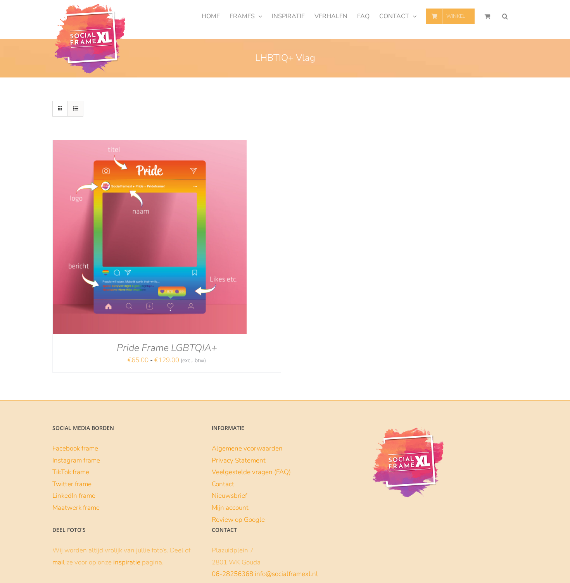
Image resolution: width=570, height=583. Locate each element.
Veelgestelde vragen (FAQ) (251, 472)
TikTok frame (70, 472)
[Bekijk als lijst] (75, 108)
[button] (505, 16)
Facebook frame (75, 448)
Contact (223, 484)
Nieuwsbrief (229, 495)
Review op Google (238, 519)
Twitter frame (72, 484)
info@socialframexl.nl (286, 573)
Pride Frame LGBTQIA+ (167, 347)
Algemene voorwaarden (247, 448)
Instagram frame (76, 460)
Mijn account (230, 507)
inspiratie (126, 562)
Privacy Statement (239, 460)
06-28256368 (232, 573)
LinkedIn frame (73, 495)
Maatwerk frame (76, 507)
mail (58, 562)
